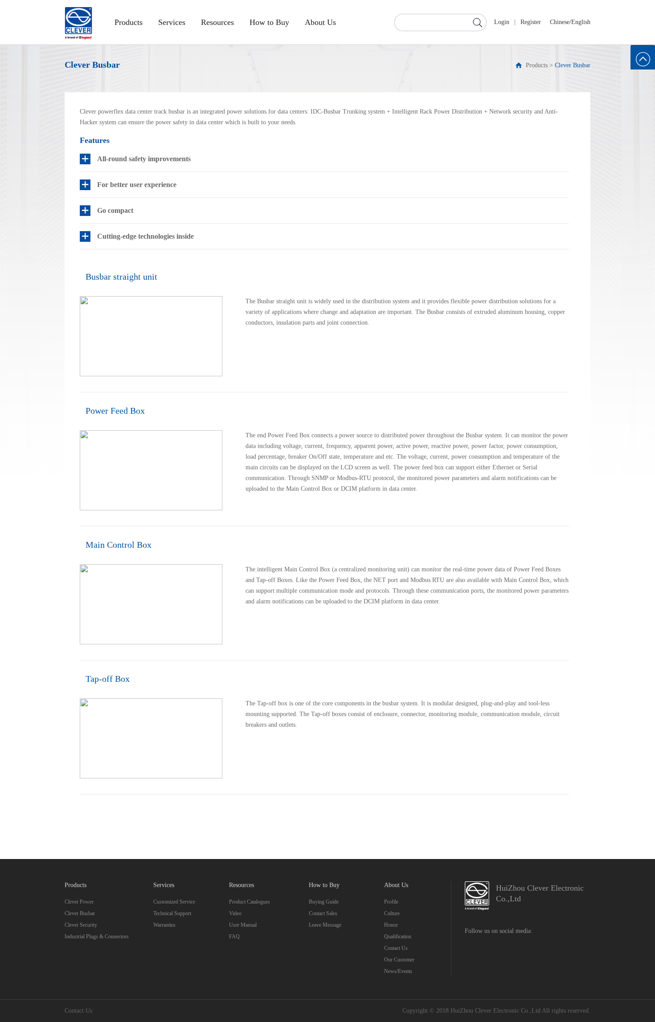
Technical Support (172, 913)
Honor (391, 925)
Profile (391, 902)
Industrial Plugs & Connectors (97, 936)
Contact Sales (323, 913)
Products (129, 22)
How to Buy (269, 22)
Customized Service (174, 902)
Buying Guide (324, 902)
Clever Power (79, 902)
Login (501, 22)
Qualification (397, 936)
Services (171, 22)
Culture (392, 913)
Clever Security (81, 925)
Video (235, 913)
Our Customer (399, 960)
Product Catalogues (249, 902)
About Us (320, 22)
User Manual (243, 925)
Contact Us (396, 948)
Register (530, 22)
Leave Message (325, 925)
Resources (217, 22)
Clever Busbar (572, 65)
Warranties (164, 925)
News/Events (398, 971)
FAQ (234, 936)
